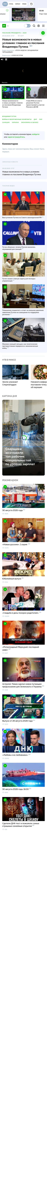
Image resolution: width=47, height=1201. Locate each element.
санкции (6, 122)
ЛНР (40, 119)
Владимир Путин (9, 116)
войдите (35, 134)
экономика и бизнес (29, 122)
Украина (15, 122)
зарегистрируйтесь (16, 137)
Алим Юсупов (17, 55)
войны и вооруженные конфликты (16, 119)
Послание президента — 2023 (14, 33)
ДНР (35, 119)
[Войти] (38, 26)
